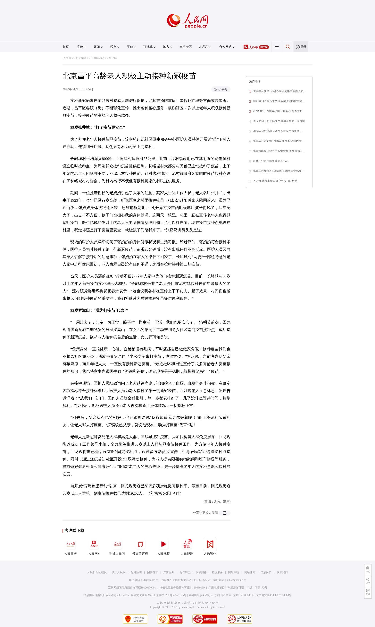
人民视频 (163, 553)
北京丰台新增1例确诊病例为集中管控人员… (279, 91)
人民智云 (186, 553)
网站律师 (249, 572)
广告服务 (168, 572)
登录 (303, 46)
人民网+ (93, 553)
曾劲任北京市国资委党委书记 (270, 161)
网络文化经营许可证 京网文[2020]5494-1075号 (159, 595)
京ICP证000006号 (243, 595)
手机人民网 (117, 553)
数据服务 (217, 572)
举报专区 (185, 46)
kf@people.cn (150, 580)
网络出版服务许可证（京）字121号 (210, 595)
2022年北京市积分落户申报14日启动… (277, 180)
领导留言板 (140, 553)
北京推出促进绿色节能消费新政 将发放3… (278, 151)
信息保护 (266, 572)
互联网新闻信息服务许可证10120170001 (132, 587)
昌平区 (113, 58)
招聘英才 (152, 572)
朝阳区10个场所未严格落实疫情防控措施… (279, 101)
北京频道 (81, 58)
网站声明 (233, 572)
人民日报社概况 (97, 572)
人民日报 (70, 553)
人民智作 (210, 553)
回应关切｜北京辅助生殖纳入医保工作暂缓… (280, 121)
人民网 (67, 58)
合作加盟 (184, 572)
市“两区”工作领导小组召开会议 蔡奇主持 (278, 111)
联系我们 (282, 572)
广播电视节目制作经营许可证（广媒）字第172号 (237, 587)
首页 (66, 46)
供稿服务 (201, 572)
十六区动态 (97, 58)
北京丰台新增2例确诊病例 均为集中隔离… (278, 171)
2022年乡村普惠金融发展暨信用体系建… (277, 131)
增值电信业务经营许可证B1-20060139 (182, 587)
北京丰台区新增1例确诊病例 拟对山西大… (278, 141)
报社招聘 (136, 572)
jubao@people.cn (236, 580)
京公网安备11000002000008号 (274, 595)
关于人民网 (119, 572)
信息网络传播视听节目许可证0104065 (106, 595)
